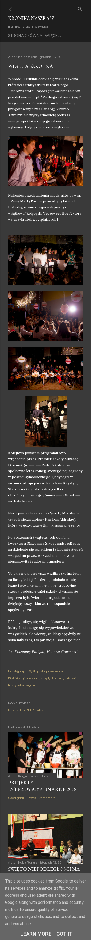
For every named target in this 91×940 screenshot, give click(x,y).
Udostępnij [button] (16, 671)
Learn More (35, 934)
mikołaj (70, 678)
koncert (57, 678)
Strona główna (25, 35)
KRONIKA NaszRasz (31, 18)
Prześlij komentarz (25, 710)
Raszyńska (16, 685)
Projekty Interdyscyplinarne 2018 (42, 785)
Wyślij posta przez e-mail (46, 671)
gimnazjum (30, 678)
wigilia (30, 685)
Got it (64, 934)
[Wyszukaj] (80, 8)
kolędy (46, 678)
